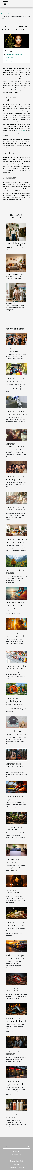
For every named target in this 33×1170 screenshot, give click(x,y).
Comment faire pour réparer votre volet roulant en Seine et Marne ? (16, 1085)
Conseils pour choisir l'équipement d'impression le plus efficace (16, 863)
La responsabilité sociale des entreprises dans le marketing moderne (15, 831)
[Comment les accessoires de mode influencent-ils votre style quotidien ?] (16, 434)
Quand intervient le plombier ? (15, 1052)
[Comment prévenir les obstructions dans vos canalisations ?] (16, 402)
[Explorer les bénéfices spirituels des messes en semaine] (16, 624)
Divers (9, 14)
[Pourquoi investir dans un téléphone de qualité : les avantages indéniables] (16, 1009)
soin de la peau (21, 130)
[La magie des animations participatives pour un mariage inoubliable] (16, 339)
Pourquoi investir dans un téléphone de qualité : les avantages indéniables (16, 1022)
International (16, 1155)
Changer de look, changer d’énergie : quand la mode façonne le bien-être (16, 246)
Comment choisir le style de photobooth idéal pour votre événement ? (15, 480)
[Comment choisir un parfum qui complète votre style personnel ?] (16, 497)
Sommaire (9, 51)
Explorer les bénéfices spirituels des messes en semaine (15, 637)
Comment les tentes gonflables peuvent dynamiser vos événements (15, 702)
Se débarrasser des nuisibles (14, 54)
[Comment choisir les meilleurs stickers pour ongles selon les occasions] (16, 656)
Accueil (3, 14)
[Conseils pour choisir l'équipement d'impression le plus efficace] (16, 850)
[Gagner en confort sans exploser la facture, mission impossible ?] (16, 263)
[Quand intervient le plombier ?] (16, 1042)
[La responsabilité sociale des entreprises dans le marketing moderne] (16, 817)
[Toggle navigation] (5, 3)
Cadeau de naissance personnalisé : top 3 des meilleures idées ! (16, 734)
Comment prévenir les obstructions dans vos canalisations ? (16, 414)
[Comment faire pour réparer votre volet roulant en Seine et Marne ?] (16, 1072)
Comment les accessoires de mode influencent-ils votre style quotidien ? (16, 447)
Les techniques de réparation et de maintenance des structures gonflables (16, 800)
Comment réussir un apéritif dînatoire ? (16, 924)
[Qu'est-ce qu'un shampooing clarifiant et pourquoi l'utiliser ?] (16, 1105)
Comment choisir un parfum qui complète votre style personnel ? (16, 511)
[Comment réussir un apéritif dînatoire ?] (16, 913)
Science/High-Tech (16, 1161)
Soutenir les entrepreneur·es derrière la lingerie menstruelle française (15, 306)
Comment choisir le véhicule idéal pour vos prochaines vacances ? (15, 382)
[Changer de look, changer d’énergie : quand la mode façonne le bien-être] (16, 232)
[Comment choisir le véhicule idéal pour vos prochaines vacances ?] (16, 369)
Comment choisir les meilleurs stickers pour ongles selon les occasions (16, 669)
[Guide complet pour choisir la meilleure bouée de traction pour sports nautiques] (16, 593)
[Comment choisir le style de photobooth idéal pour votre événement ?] (16, 467)
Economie (16, 1151)
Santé (16, 1158)
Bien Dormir (9, 58)
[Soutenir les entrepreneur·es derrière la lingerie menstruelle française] (16, 292)
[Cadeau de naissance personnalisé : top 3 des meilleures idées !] (16, 722)
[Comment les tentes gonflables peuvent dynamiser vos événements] (16, 689)
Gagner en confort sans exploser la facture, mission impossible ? (15, 276)
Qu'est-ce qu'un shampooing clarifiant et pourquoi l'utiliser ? (16, 1118)
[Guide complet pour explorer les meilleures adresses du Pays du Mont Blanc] (16, 561)
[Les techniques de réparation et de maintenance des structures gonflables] (16, 787)
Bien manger (9, 61)
